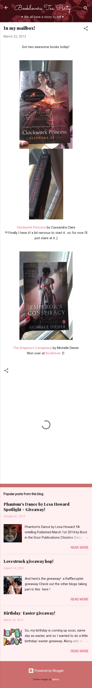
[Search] (85, 9)
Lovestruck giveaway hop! (28, 561)
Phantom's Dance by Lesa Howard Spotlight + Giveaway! (36, 506)
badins (55, 679)
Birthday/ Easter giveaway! (29, 613)
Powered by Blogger (49, 671)
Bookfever (54, 353)
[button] (85, 29)
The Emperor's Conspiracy (33, 348)
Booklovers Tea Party (42, 8)
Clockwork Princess (31, 227)
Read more (79, 548)
